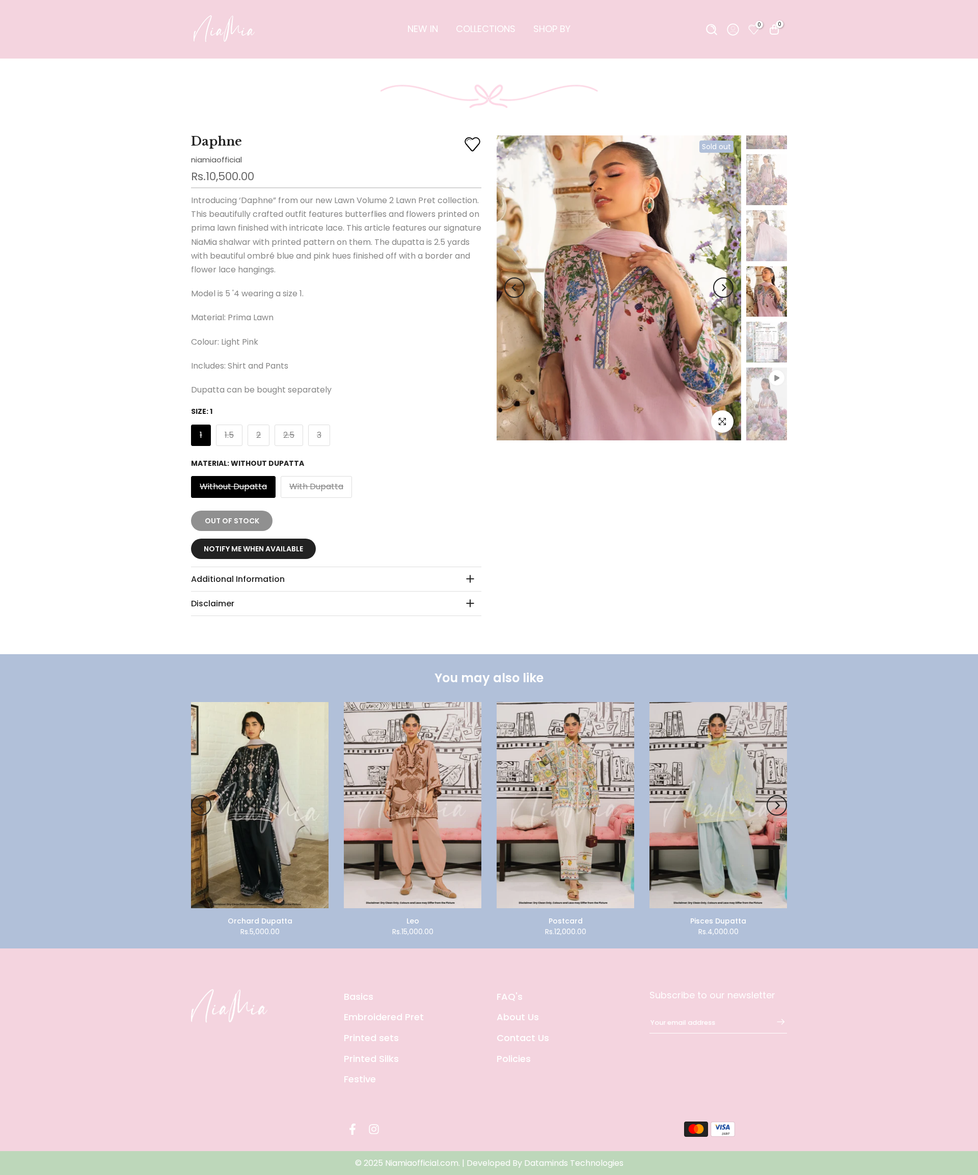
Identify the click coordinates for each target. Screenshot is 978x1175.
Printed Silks (371, 1058)
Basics (358, 996)
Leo (412, 921)
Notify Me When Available (253, 549)
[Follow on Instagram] (373, 1129)
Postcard (566, 921)
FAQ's (510, 996)
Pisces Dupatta (718, 921)
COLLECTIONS (485, 28)
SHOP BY (551, 28)
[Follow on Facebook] (352, 1129)
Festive (360, 1079)
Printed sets (371, 1037)
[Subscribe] (776, 1022)
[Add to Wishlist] (472, 144)
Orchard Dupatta (260, 921)
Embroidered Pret (384, 1017)
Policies (514, 1058)
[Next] (723, 287)
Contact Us (523, 1037)
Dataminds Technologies (573, 1163)
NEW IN (423, 28)
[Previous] (514, 287)
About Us (518, 1017)
